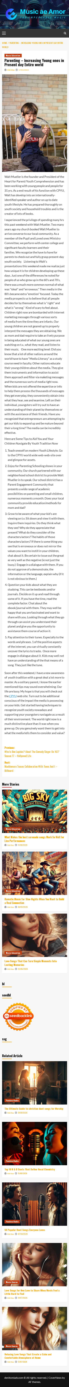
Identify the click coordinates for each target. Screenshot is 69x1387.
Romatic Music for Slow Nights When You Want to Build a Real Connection (34, 901)
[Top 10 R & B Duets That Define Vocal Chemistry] (34, 1143)
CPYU (13, 696)
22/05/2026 (23, 969)
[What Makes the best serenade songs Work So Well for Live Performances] (34, 811)
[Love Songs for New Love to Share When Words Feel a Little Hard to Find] (34, 1264)
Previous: (31, 752)
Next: (30, 767)
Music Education (13, 55)
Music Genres (12, 1282)
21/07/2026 (22, 1297)
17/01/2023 (23, 70)
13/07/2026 (22, 1361)
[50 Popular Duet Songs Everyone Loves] (34, 1204)
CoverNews (55, 1377)
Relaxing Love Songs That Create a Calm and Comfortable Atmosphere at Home (28, 1355)
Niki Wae (11, 70)
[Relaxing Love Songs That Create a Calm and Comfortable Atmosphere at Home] (34, 1328)
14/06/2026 (22, 845)
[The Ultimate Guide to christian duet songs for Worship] (34, 1083)
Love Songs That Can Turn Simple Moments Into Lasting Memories (30, 963)
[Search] (65, 33)
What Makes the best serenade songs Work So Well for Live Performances (34, 839)
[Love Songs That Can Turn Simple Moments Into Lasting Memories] (34, 935)
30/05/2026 (23, 907)
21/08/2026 (22, 1112)
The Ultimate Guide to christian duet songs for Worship (33, 1108)
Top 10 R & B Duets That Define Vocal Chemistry (29, 1169)
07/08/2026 (23, 1234)
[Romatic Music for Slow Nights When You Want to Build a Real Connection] (34, 873)
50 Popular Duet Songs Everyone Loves (24, 1230)
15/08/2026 (22, 1173)
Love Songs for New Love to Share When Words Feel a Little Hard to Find (32, 1292)
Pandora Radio (12, 1100)
